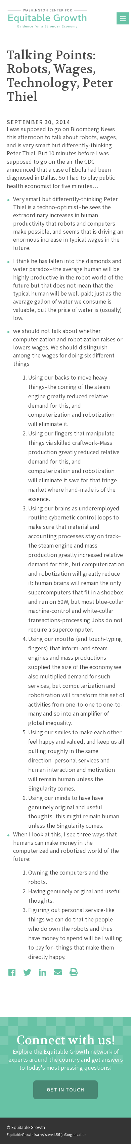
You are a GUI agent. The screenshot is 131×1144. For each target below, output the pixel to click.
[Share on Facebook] (11, 972)
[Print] (74, 972)
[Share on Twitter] (27, 972)
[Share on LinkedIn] (42, 972)
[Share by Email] (58, 972)
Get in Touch (65, 1089)
